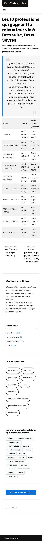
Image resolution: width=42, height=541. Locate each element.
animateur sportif (23, 469)
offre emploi (13, 371)
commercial (12, 413)
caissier (10, 469)
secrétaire (12, 392)
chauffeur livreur (14, 442)
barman (31, 457)
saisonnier (28, 371)
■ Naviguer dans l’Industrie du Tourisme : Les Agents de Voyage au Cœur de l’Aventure (20, 296)
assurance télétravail (11, 508)
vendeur (22, 454)
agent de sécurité (14, 450)
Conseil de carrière (13, 341)
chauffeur (11, 454)
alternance (12, 385)
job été (25, 385)
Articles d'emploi (13, 337)
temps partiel (28, 378)
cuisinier (26, 446)
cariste (21, 457)
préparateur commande (17, 406)
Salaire (9, 345)
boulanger (11, 457)
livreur (20, 473)
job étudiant (12, 378)
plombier (11, 473)
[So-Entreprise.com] (15, 6)
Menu (5, 10)
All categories (12, 333)
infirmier (10, 438)
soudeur (28, 450)
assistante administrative (18, 399)
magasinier (12, 476)
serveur (24, 465)
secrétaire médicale (25, 438)
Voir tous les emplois (21, 492)
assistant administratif (16, 461)
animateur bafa (13, 446)
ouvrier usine (12, 465)
